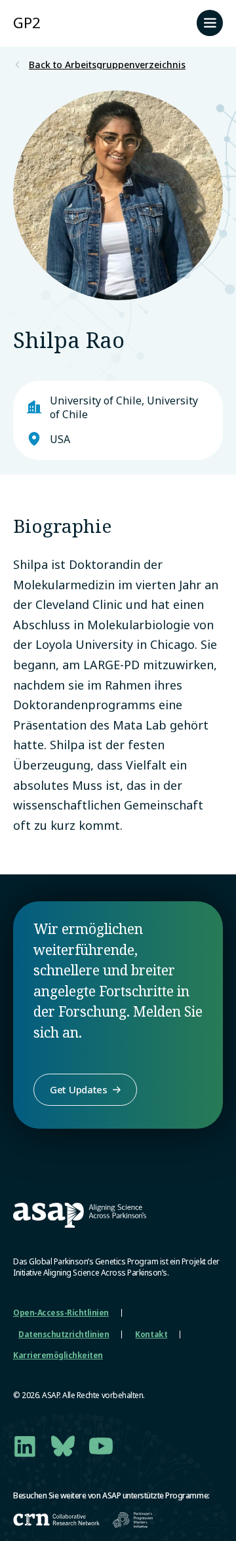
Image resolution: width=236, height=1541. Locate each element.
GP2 (27, 22)
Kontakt (151, 1334)
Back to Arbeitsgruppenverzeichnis (107, 64)
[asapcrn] (56, 1519)
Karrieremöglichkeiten (58, 1355)
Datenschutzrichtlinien (63, 1334)
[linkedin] (25, 1446)
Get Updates (79, 1089)
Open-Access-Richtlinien (61, 1312)
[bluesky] (63, 1446)
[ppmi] (133, 1520)
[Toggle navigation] (210, 23)
